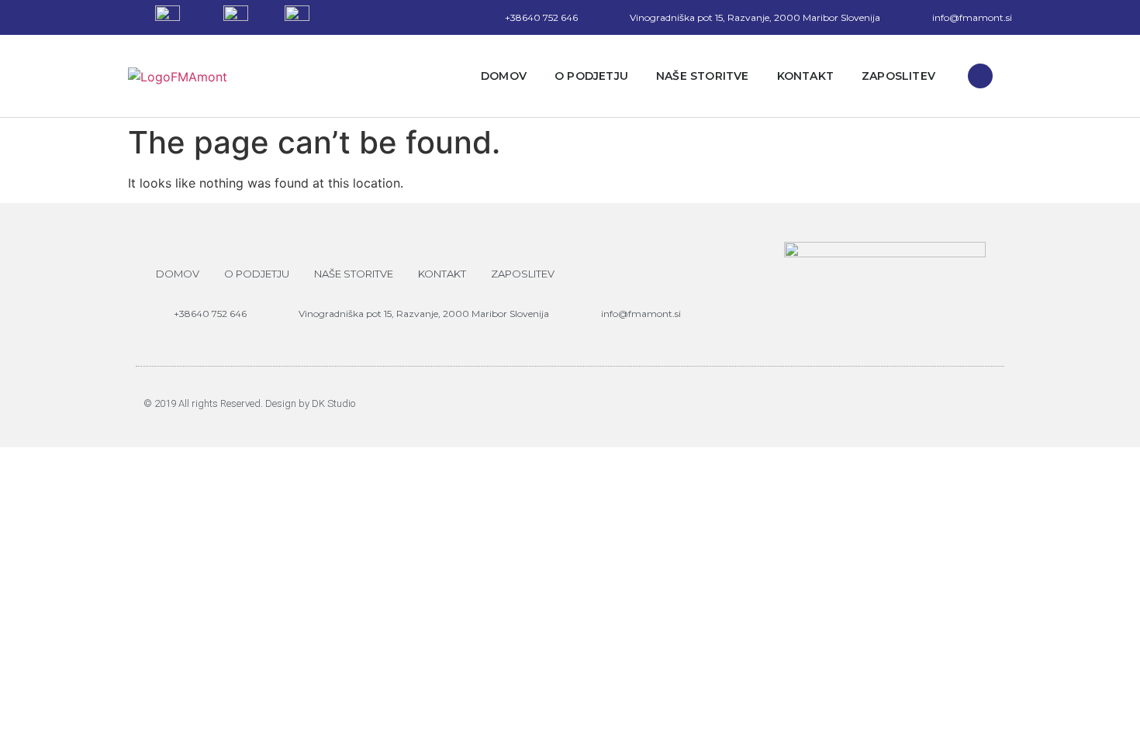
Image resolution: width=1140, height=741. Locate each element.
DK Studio (333, 403)
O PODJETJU (591, 76)
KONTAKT (805, 76)
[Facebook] (980, 76)
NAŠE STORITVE (702, 76)
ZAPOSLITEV (898, 76)
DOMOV (504, 76)
